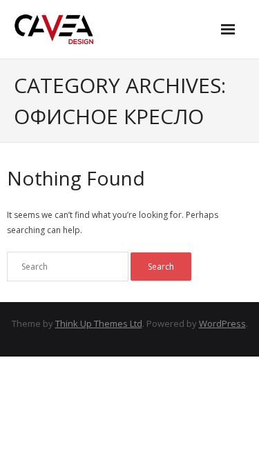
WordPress (222, 323)
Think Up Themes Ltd (98, 323)
